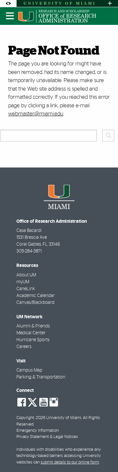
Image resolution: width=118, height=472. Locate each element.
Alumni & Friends (33, 326)
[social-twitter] (32, 401)
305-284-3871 (29, 251)
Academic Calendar (35, 295)
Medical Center (31, 333)
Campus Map (29, 370)
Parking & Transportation (40, 377)
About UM (26, 275)
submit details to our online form (70, 462)
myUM (22, 282)
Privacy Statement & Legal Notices (47, 437)
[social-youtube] (43, 402)
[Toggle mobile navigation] (10, 16)
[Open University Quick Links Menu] (110, 3)
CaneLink (25, 289)
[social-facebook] (21, 402)
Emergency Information (37, 430)
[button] (103, 453)
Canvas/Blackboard (35, 302)
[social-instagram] (53, 402)
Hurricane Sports (32, 340)
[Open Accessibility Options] (8, 3)
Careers (23, 346)
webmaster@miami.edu (35, 113)
